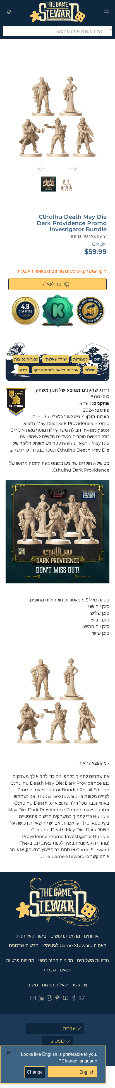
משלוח (90, 369)
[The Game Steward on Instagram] (49, 999)
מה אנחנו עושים (65, 936)
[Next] (73, 168)
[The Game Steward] (57, 11)
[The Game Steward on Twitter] (82, 999)
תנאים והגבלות (57, 970)
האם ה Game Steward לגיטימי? (74, 945)
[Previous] (42, 168)
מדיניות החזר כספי (55, 960)
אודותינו (91, 936)
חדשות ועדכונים (24, 945)
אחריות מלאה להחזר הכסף (55, 369)
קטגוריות (80, 359)
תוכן (97, 359)
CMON (99, 244)
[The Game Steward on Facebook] (73, 999)
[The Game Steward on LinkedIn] (41, 999)
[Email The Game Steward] (33, 999)
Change (35, 1072)
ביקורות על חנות (31, 936)
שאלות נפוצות (26, 359)
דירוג (23, 369)
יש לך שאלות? (55, 359)
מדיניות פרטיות (20, 960)
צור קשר (79, 985)
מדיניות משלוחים (93, 960)
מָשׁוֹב (33, 985)
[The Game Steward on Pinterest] (57, 999)
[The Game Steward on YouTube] (65, 999)
